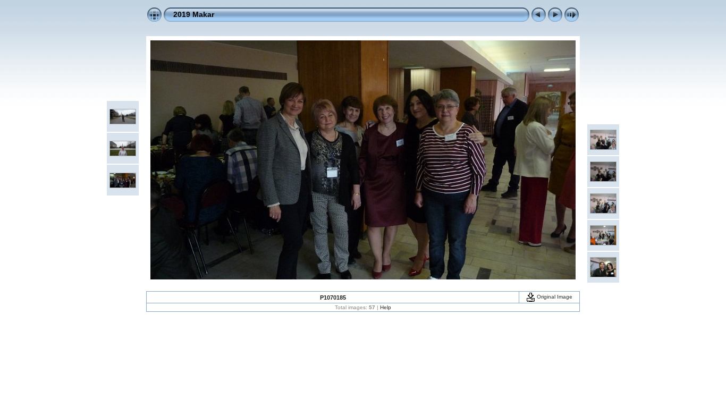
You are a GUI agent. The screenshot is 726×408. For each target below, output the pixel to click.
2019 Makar (193, 14)
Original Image (553, 297)
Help (385, 307)
